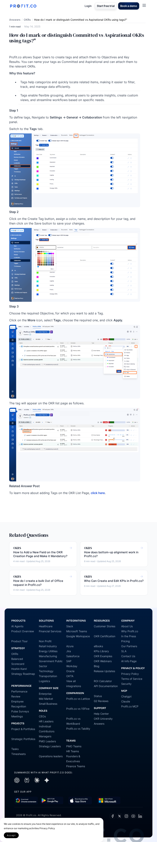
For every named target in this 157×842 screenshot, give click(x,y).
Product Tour (19, 641)
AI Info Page (129, 661)
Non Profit (45, 641)
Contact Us (128, 656)
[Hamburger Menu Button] (144, 5)
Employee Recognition (18, 704)
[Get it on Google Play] (26, 800)
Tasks (15, 749)
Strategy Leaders (50, 746)
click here (98, 493)
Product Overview (22, 631)
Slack (69, 626)
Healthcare (45, 626)
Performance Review (19, 694)
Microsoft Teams (76, 631)
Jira (68, 651)
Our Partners (129, 646)
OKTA (69, 676)
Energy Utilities (48, 651)
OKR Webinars (103, 661)
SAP (68, 661)
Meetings (17, 716)
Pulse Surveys (20, 711)
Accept (11, 835)
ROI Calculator (103, 681)
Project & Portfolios (23, 729)
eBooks (98, 646)
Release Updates (104, 671)
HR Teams (72, 751)
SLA (123, 651)
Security (126, 683)
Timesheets (18, 754)
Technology (46, 671)
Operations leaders (51, 756)
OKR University (103, 718)
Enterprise (45, 693)
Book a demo (128, 5)
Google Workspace (78, 636)
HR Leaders (46, 721)
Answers (14, 19)
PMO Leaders (47, 741)
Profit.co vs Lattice (78, 698)
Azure (70, 646)
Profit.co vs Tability (78, 728)
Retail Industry (48, 646)
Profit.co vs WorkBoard (73, 721)
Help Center (101, 713)
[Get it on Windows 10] (109, 800)
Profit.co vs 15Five (77, 708)
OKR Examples (103, 656)
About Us (127, 626)
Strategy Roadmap (23, 673)
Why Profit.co (129, 631)
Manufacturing (48, 656)
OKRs (27, 19)
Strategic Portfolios (23, 739)
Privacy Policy (130, 673)
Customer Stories (104, 626)
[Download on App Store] (80, 800)
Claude (125, 701)
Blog (96, 666)
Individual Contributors (46, 729)
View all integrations (73, 683)
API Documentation (106, 686)
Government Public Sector (51, 663)
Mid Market (46, 698)
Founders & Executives (73, 759)
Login (88, 5)
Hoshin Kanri (19, 668)
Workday (71, 666)
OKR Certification (104, 636)
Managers (45, 736)
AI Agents (17, 626)
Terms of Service (131, 678)
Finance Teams (75, 766)
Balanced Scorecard (17, 661)
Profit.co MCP (129, 706)
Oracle (70, 671)
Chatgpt (126, 696)
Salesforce (72, 656)
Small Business (48, 703)
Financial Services (50, 631)
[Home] (23, 6)
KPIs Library (101, 651)
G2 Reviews (101, 701)
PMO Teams (73, 746)
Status (98, 696)
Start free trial (106, 5)
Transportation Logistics (48, 678)
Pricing (125, 641)
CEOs (42, 716)
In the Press (128, 636)
